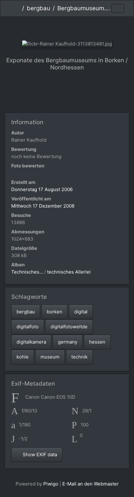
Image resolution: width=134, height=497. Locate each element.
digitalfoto (28, 327)
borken (54, 312)
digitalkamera (31, 342)
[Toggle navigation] (117, 8)
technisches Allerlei (69, 272)
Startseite (17, 8)
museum (50, 357)
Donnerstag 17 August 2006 (42, 189)
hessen (97, 342)
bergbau (38, 8)
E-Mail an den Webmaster (90, 484)
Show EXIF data (39, 454)
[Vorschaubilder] (67, 27)
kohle (23, 357)
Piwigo (50, 484)
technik (79, 357)
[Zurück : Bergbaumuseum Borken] (46, 27)
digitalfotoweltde (69, 327)
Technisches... (27, 272)
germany (67, 342)
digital (81, 312)
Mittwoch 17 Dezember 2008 (42, 206)
